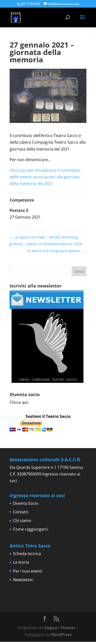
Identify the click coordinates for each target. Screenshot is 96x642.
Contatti (20, 512)
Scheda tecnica (27, 553)
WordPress (61, 634)
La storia (21, 562)
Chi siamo (22, 520)
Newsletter (23, 579)
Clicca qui (19, 402)
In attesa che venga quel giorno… (56, 250)
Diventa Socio (25, 503)
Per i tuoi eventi (27, 571)
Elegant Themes (59, 627)
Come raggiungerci (30, 529)
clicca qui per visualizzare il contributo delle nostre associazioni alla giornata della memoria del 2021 (45, 177)
